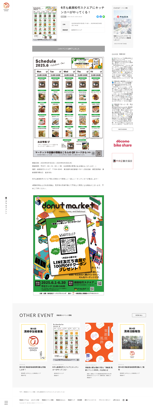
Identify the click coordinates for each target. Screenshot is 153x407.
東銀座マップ (71, 400)
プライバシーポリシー (104, 400)
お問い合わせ (116, 400)
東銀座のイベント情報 (47, 400)
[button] (6, 403)
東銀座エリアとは (24, 400)
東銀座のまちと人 (60, 400)
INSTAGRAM (122, 129)
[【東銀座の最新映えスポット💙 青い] (122, 91)
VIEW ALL (139, 315)
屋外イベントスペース (90, 400)
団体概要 (79, 400)
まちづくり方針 (35, 400)
